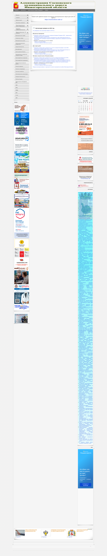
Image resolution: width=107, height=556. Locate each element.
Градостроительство (20, 46)
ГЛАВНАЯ (16, 10)
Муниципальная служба (20, 35)
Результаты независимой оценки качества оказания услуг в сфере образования (86, 412)
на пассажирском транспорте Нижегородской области (86, 377)
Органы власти (19, 20)
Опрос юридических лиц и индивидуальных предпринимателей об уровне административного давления (84, 217)
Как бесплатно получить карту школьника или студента (86, 270)
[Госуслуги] (21, 232)
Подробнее (19, 536)
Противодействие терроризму (22, 60)
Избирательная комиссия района (21, 63)
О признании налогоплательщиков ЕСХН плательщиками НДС (86, 384)
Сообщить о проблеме (85, 46)
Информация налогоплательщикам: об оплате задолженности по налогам (86, 371)
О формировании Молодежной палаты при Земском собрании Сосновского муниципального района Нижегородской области (86, 236)
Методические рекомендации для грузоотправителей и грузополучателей (86, 227)
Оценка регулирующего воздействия (20, 44)
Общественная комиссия (84, 426)
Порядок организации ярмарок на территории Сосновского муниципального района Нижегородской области (53, 66)
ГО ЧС (17, 95)
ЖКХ (16, 92)
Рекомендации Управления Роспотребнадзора (86, 394)
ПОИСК (46, 10)
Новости (17, 15)
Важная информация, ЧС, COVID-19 (21, 33)
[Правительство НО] (21, 177)
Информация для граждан (84, 317)
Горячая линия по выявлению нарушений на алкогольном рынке (86, 397)
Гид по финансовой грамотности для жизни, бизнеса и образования (85, 93)
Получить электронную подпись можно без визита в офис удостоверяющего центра (86, 391)
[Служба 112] (21, 256)
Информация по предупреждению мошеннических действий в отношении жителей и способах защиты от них (86, 381)
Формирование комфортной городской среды (21, 55)
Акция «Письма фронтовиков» (85, 267)
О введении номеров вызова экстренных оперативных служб (86, 443)
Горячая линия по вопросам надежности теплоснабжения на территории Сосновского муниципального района (86, 404)
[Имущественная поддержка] (21, 238)
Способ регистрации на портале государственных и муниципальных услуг (86, 440)
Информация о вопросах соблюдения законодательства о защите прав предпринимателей (86, 319)
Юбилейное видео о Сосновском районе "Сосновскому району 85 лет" (86, 244)
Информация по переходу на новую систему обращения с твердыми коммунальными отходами (86, 388)
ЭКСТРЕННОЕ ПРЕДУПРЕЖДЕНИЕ (35, 10)
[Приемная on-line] (21, 188)
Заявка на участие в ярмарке (40, 41)
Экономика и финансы (20, 22)
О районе (18, 17)
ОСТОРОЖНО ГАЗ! (82, 271)
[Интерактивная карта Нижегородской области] (21, 112)
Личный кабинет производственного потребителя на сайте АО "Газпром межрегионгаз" (86, 409)
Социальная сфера (19, 38)
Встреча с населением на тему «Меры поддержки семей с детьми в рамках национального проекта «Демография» (86, 263)
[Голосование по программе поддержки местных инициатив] (21, 117)
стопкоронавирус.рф (85, 178)
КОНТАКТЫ (23, 10)
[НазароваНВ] (21, 207)
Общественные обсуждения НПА (21, 82)
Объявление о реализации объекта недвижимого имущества (86, 266)
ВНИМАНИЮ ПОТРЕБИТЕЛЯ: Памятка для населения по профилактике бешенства (86, 273)
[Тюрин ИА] (21, 203)
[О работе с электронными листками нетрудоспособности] (21, 303)
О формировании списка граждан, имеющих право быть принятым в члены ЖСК (86, 251)
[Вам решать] (21, 162)
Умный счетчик (82, 249)
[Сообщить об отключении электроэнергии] (21, 125)
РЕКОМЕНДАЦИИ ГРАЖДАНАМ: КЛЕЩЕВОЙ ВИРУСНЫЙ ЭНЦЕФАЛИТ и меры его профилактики (86, 332)
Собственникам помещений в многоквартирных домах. (86, 386)
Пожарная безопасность (20, 76)
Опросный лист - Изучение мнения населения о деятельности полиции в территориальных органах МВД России (86, 302)
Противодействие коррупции (21, 57)
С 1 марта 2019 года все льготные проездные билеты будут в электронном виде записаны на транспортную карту (86, 344)
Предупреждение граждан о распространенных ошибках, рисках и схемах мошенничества (86, 347)
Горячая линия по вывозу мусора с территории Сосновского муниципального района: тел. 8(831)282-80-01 (86, 323)
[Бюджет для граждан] (21, 167)
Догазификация (19, 49)
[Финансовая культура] (21, 247)
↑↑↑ (90, 546)
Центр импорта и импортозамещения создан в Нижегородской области (86, 231)
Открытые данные (19, 66)
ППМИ (17, 90)
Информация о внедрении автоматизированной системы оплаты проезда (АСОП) (86, 375)
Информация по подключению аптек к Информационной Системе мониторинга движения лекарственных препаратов (86, 277)
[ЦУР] (21, 157)
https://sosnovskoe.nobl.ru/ (53, 19)
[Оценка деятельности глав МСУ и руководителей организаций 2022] (21, 292)
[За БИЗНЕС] (21, 266)
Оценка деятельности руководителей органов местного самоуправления (86, 298)
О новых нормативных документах (85, 239)
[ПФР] (21, 172)
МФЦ (17, 87)
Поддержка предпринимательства (20, 29)
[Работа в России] (21, 198)
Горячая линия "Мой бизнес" (84, 233)
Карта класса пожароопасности (84, 185)
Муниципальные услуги (20, 40)
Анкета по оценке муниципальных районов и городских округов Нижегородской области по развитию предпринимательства (86, 424)
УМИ (16, 97)
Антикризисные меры (83, 229)
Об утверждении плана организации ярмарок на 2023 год (43, 30)
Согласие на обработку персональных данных (43, 42)
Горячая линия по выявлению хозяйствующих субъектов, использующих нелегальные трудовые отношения (86, 400)
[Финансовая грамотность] (21, 134)
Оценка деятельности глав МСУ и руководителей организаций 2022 (85, 209)
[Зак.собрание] (21, 183)
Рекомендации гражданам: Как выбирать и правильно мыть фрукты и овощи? (86, 305)
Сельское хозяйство (20, 71)
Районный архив (19, 79)
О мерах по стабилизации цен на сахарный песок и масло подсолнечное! (86, 241)
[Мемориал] (21, 193)
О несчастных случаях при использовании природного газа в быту (86, 280)
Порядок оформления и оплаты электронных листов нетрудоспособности (86, 259)
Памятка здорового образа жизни (85, 238)
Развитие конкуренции (20, 68)
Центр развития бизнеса (20, 51)
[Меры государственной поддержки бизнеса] (21, 283)
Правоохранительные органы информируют (20, 26)
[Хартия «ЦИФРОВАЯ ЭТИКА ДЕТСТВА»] (21, 309)
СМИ (16, 85)
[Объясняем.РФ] (21, 142)
